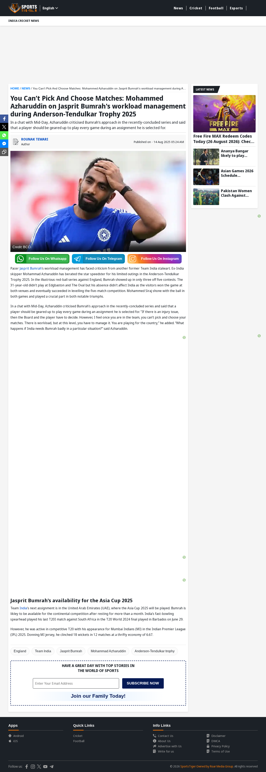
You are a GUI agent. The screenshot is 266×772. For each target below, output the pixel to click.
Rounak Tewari (34, 139)
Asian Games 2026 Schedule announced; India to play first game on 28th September (237, 173)
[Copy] (4, 152)
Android (18, 736)
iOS (15, 741)
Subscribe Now (143, 683)
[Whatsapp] (4, 135)
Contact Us (165, 736)
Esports (236, 8)
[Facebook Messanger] (4, 143)
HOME (14, 88)
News (178, 8)
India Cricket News (23, 21)
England (20, 651)
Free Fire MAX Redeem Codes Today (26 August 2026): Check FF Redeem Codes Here (223, 138)
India (23, 608)
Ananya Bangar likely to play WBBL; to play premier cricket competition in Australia (235, 153)
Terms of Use (220, 751)
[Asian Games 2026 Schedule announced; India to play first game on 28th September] (206, 177)
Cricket (196, 8)
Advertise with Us (170, 746)
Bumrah (36, 268)
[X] (4, 127)
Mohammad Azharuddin (108, 651)
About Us (164, 741)
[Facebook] (4, 118)
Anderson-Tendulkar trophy (155, 651)
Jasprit (25, 268)
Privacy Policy (220, 746)
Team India (43, 651)
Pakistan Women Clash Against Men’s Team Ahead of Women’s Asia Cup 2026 (238, 193)
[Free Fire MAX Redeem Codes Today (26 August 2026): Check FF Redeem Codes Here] (224, 113)
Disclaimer (218, 736)
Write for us (166, 751)
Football (216, 8)
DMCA (215, 741)
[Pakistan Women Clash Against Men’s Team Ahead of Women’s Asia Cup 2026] (206, 196)
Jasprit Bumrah (71, 651)
